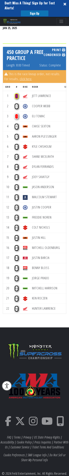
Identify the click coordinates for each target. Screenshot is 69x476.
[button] (34, 8)
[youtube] (47, 423)
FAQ (9, 437)
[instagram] (33, 423)
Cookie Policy (24, 442)
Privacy (27, 437)
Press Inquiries (42, 442)
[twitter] (20, 423)
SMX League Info (37, 455)
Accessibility (7, 442)
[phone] (60, 423)
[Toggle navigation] (61, 21)
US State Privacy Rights (47, 437)
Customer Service (19, 447)
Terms (17, 437)
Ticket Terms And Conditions (48, 447)
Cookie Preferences (14, 455)
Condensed (53, 55)
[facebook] (8, 423)
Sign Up (34, 13)
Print (57, 50)
